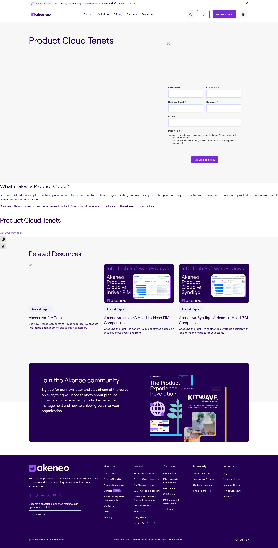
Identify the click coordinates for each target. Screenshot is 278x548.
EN (243, 14)
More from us (175, 131)
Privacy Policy (140, 539)
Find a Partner (200, 490)
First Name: (174, 88)
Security (108, 517)
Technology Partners (203, 479)
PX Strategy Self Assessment (171, 501)
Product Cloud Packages (146, 479)
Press (107, 511)
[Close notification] (246, 3)
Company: (212, 102)
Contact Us (110, 505)
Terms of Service (122, 539)
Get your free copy (204, 159)
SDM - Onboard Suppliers (147, 490)
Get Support (169, 494)
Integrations (140, 517)
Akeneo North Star (113, 479)
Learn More (127, 3)
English (243, 539)
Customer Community (204, 484)
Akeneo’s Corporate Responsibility (114, 498)
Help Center (169, 488)
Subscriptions (176, 539)
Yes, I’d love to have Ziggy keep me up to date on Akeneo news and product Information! (204, 136)
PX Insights (139, 511)
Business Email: (177, 102)
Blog (225, 473)
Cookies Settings (158, 539)
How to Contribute (232, 490)
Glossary (227, 496)
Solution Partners (201, 473)
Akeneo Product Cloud (145, 473)
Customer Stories (231, 484)
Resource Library (231, 479)
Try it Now (168, 509)
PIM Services (169, 473)
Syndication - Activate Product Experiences (145, 498)
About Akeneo (111, 473)
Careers (111, 490)
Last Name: (212, 88)
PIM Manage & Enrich (144, 484)
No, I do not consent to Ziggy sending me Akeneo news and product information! (203, 141)
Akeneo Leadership (114, 484)
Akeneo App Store (143, 523)
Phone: (171, 116)
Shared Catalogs (142, 505)
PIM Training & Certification (170, 481)
